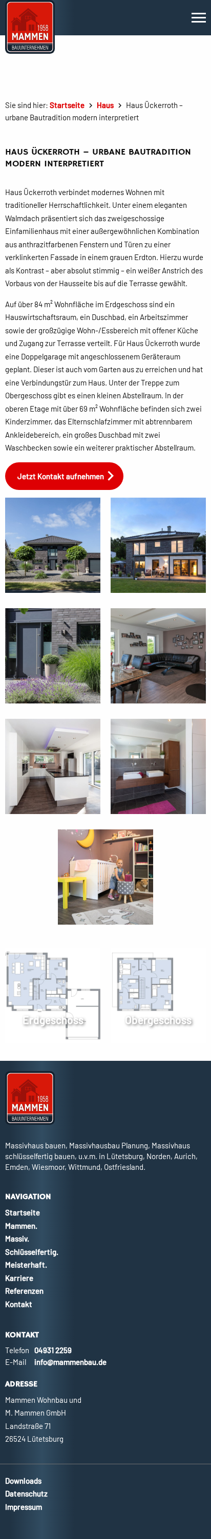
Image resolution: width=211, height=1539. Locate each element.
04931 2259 (53, 1350)
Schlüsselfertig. (31, 1251)
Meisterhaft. (26, 1264)
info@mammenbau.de (70, 1361)
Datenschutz (26, 1493)
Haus (105, 105)
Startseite (67, 105)
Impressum (23, 1506)
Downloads (23, 1480)
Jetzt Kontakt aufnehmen (60, 476)
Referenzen (24, 1290)
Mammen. (21, 1225)
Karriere (19, 1277)
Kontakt (18, 1304)
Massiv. (17, 1238)
